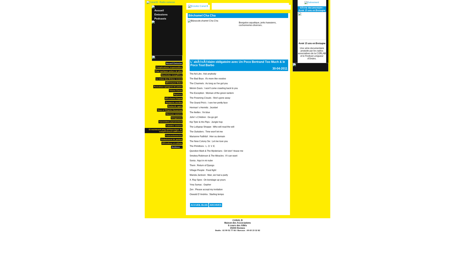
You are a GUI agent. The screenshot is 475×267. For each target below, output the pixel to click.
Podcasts (160, 18)
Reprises (178, 94)
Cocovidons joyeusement (170, 122)
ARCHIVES (215, 205)
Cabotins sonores (174, 126)
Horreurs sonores (174, 114)
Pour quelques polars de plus (168, 71)
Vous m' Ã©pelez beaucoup (170, 110)
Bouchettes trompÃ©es (171, 75)
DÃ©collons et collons (172, 143)
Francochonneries (174, 135)
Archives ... (177, 147)
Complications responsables (169, 67)
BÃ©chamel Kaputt (173, 98)
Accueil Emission (174, 63)
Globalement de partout (171, 139)
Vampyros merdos (174, 102)
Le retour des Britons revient (169, 79)
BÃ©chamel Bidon (174, 83)
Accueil (159, 10)
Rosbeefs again (175, 106)
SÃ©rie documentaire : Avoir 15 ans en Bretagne (312, 9)
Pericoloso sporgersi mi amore (168, 87)
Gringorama (176, 118)
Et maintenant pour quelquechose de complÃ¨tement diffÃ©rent (165, 130)
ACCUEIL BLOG (199, 205)
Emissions (161, 14)
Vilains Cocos (175, 91)
